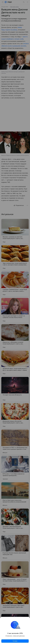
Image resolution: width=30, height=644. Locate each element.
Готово (15, 641)
